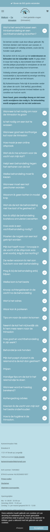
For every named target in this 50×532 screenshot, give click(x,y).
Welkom (4, 17)
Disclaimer (5, 483)
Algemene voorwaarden (10, 488)
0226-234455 (19, 457)
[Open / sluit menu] (2, 11)
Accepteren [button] (38, 528)
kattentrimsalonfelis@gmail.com (13, 461)
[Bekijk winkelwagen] (47, 11)
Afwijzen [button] (19, 528)
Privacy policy (6, 479)
